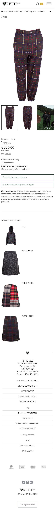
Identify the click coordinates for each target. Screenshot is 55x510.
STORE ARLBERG (27, 401)
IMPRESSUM (27, 450)
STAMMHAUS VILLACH (27, 380)
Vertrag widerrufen (27, 505)
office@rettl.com (30, 371)
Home (4, 11)
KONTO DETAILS (27, 428)
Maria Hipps (28, 250)
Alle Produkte (15, 11)
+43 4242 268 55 (31, 374)
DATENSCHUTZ (27, 445)
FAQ (28, 408)
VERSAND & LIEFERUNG (27, 423)
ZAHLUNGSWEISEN (27, 413)
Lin (23, 227)
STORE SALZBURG (27, 396)
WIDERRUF (27, 418)
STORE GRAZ (27, 391)
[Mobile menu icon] (49, 4)
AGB (27, 440)
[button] (27, 184)
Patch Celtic (28, 283)
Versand (8, 154)
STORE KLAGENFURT (27, 386)
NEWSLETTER (27, 435)
